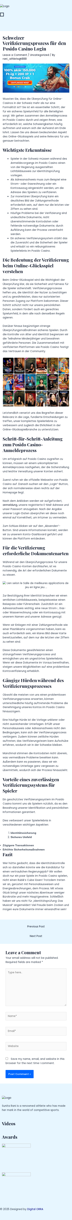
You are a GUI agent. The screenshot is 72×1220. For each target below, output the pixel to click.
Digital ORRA (35, 1209)
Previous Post (36, 926)
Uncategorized (39, 55)
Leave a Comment (15, 55)
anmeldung (10, 505)
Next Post (36, 936)
